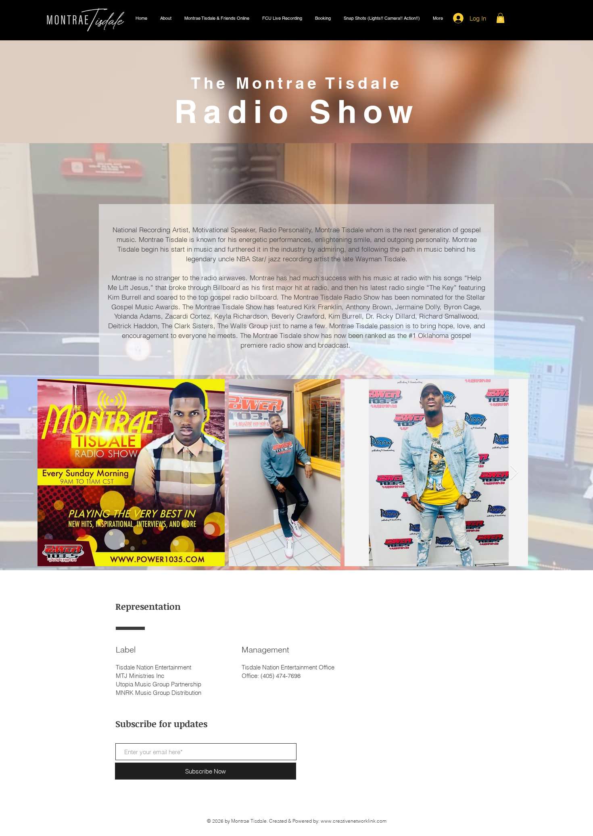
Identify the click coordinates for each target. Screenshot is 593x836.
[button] (166, 18)
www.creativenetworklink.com (353, 821)
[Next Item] (514, 473)
